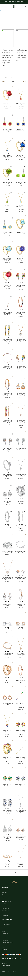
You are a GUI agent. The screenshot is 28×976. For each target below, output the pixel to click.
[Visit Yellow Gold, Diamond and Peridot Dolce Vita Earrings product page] (21, 164)
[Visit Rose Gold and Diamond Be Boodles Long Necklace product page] (21, 845)
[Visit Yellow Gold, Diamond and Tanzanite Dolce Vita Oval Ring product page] (21, 241)
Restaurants (4, 894)
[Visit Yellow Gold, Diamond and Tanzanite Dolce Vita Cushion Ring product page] (21, 138)
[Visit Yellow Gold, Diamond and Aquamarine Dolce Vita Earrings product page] (7, 215)
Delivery (4, 903)
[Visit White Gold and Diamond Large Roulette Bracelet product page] (7, 534)
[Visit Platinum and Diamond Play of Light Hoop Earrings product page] (7, 431)
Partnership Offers (6, 924)
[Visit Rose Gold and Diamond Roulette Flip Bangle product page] (21, 662)
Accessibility (4, 963)
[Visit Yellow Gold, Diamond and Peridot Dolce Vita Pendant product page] (7, 190)
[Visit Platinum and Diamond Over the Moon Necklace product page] (21, 793)
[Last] (22, 873)
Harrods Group (5, 940)
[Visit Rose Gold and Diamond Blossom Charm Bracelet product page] (7, 636)
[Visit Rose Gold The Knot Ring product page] (7, 662)
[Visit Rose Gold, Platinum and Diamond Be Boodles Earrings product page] (21, 560)
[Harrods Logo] (14, 881)
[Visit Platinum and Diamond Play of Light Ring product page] (21, 483)
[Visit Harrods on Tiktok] (15, 958)
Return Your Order (6, 910)
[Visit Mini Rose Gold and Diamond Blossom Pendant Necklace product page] (21, 636)
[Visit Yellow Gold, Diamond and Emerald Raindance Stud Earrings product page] (7, 767)
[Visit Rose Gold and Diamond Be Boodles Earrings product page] (21, 819)
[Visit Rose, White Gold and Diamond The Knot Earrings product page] (7, 586)
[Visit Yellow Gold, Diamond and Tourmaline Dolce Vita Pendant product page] (21, 86)
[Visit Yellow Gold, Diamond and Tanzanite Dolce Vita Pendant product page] (7, 138)
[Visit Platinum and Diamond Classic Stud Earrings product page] (7, 612)
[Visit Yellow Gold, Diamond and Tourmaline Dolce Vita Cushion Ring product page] (7, 86)
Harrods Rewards (6, 922)
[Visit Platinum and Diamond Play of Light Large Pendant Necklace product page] (21, 457)
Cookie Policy (5, 933)
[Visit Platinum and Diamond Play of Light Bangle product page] (7, 509)
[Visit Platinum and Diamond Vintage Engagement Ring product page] (7, 457)
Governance (4, 949)
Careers (4, 944)
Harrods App (5, 915)
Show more (6, 22)
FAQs (3, 926)
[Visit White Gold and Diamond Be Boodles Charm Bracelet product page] (21, 534)
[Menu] (2, 6)
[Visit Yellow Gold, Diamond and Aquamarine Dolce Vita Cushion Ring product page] (21, 215)
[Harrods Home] (14, 6)
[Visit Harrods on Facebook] (10, 958)
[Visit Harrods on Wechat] (20, 958)
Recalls (3, 931)
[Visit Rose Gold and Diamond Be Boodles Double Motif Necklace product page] (7, 560)
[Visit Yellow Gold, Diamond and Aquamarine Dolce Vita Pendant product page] (21, 190)
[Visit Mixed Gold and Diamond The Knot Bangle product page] (21, 586)
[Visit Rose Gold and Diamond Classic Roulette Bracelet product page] (7, 845)
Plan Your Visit (5, 890)
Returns (4, 906)
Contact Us (4, 929)
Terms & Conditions (6, 965)
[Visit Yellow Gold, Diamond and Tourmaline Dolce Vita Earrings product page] (7, 112)
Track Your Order (6, 908)
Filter (23, 81)
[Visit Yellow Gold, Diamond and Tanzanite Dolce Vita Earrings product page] (21, 112)
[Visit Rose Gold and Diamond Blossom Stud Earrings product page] (21, 612)
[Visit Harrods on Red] (17, 958)
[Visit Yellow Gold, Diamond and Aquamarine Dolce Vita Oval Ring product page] (7, 241)
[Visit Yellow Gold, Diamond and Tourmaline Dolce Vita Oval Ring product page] (7, 267)
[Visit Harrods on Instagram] (12, 958)
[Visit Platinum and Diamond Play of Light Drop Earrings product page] (7, 483)
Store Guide (4, 892)
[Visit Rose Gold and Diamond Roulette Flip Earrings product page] (7, 686)
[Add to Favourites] (12, 86)
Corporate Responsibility (7, 942)
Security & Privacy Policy (7, 967)
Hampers (4, 913)
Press (3, 947)
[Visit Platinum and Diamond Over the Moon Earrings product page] (7, 793)
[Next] (18, 873)
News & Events (5, 897)
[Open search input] (5, 6)
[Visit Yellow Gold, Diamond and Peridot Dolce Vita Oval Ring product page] (7, 164)
